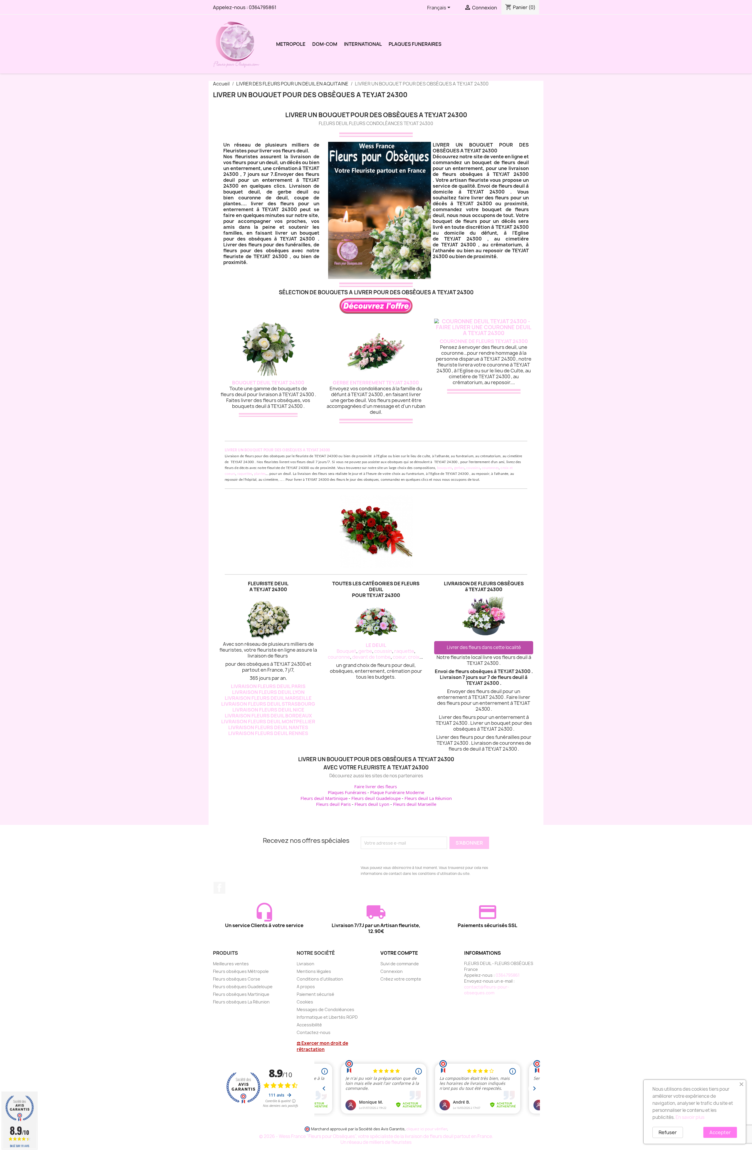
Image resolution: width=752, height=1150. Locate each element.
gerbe (365, 651)
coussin (383, 651)
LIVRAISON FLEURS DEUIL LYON (268, 692)
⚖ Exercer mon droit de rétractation (322, 1046)
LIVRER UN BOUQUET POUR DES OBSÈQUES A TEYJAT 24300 (277, 450)
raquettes (244, 473)
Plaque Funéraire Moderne (397, 792)
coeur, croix (406, 657)
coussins (473, 468)
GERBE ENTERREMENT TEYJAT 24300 (376, 382)
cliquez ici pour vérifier (426, 1129)
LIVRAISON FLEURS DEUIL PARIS (268, 686)
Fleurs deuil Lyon (372, 804)
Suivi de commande (399, 963)
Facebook (219, 888)
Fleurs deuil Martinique (324, 798)
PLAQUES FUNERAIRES (415, 44)
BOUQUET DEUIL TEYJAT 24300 (268, 382)
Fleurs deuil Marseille (414, 804)
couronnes (490, 468)
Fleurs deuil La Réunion (428, 798)
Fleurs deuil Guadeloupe (376, 798)
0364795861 (262, 7)
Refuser (668, 1132)
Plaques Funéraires (347, 792)
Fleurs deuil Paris (333, 804)
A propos (306, 986)
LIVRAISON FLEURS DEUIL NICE (268, 710)
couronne (339, 657)
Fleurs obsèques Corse (236, 979)
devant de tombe (371, 657)
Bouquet (346, 651)
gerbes (459, 468)
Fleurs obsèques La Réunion (241, 1002)
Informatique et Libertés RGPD (327, 1017)
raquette (404, 651)
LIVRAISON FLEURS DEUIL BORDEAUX (268, 715)
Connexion (391, 971)
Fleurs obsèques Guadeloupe (243, 986)
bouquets (444, 468)
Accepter (720, 1132)
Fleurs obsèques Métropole (241, 971)
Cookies (305, 1002)
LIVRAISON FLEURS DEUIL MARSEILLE (268, 698)
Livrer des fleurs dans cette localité (484, 647)
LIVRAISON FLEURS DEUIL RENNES (268, 733)
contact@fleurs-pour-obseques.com (486, 990)
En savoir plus (690, 1117)
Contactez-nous (313, 1032)
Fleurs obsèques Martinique (241, 994)
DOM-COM (324, 44)
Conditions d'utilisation (320, 979)
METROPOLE (291, 44)
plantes (260, 473)
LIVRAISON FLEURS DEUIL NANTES (268, 727)
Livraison (305, 963)
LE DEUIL (376, 645)
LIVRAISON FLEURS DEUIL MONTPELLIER (268, 721)
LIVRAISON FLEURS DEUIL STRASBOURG (268, 704)
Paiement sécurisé (315, 994)
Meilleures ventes (231, 963)
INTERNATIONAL (363, 44)
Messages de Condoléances (325, 1009)
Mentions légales (314, 971)
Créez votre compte (400, 979)
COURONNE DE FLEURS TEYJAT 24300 (484, 341)
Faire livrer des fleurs (375, 786)
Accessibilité (309, 1025)
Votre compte (399, 953)
